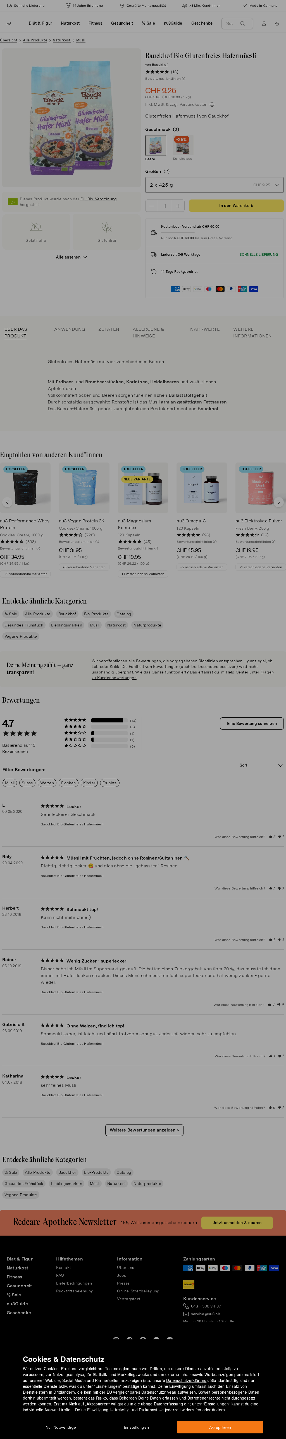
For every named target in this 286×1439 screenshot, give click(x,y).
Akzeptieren (220, 1427)
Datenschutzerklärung (186, 1380)
